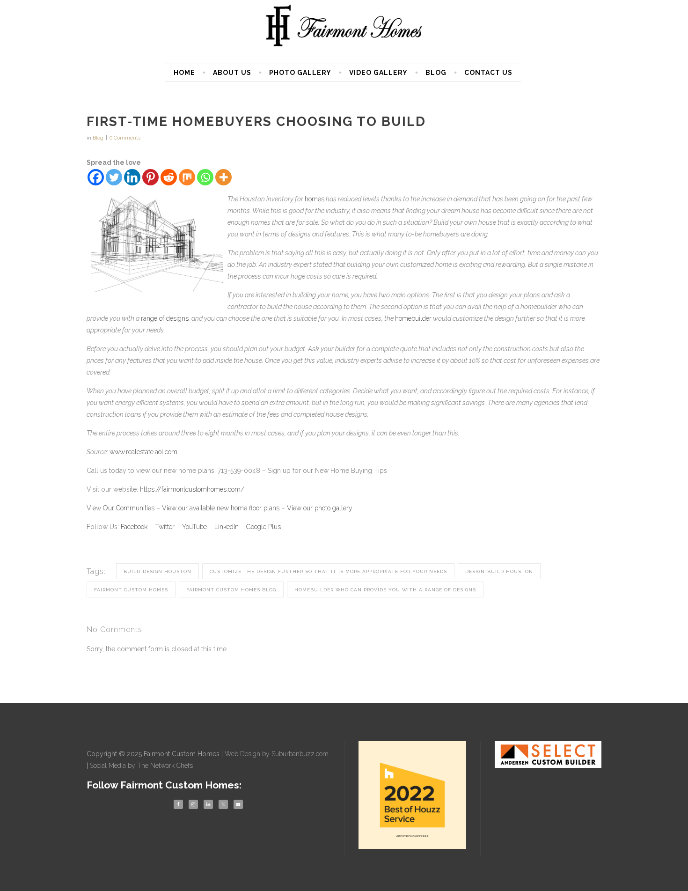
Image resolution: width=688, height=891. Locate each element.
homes (314, 199)
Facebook (134, 526)
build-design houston (157, 571)
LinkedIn (226, 526)
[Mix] (187, 177)
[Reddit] (169, 177)
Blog (98, 138)
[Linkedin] (132, 177)
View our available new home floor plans (220, 508)
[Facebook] (96, 177)
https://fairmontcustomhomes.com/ (192, 489)
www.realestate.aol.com (143, 452)
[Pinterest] (150, 177)
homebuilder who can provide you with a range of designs (385, 589)
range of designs (165, 318)
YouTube (194, 526)
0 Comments (125, 138)
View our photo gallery (319, 508)
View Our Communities (120, 508)
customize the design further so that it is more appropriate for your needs (328, 571)
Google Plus (263, 526)
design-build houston (499, 571)
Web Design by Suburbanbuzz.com (277, 754)
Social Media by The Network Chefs (141, 765)
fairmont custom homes (131, 589)
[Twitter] (114, 177)
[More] (223, 177)
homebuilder (413, 318)
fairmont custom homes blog (231, 589)
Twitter (165, 526)
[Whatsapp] (205, 177)
